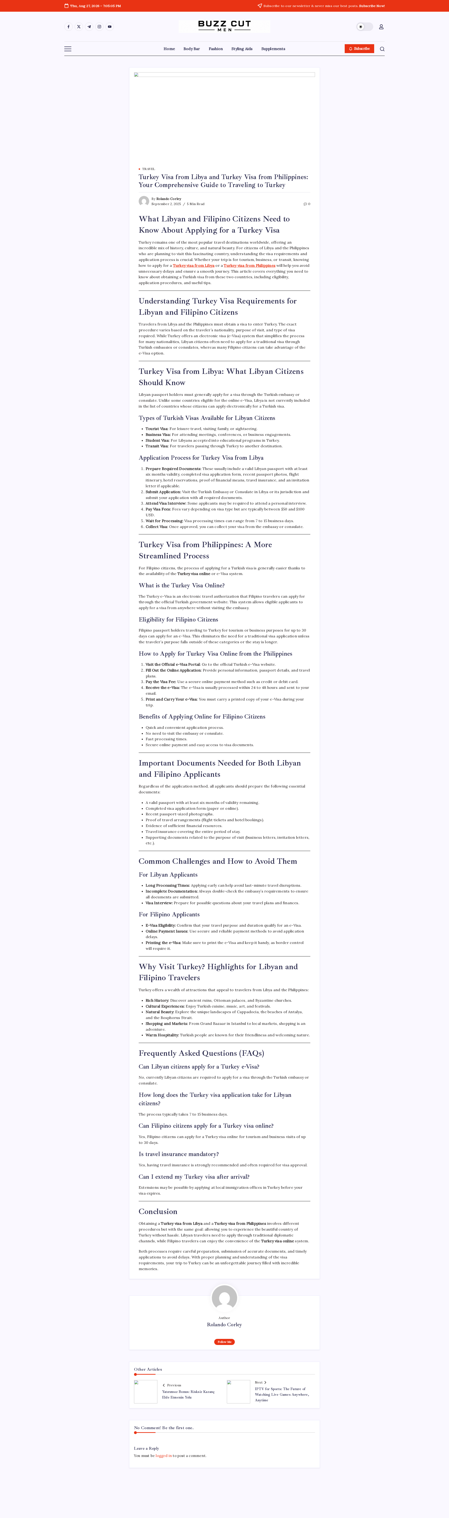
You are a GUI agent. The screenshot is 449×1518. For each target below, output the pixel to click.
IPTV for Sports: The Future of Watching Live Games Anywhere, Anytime (282, 1394)
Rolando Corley (168, 199)
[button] (364, 26)
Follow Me (225, 1342)
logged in (164, 1455)
